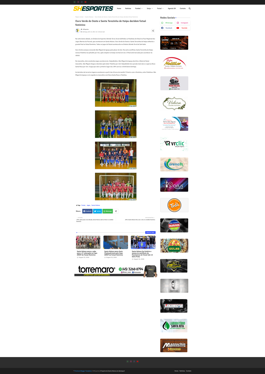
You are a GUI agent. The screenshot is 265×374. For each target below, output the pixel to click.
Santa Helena (89, 17)
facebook (169, 28)
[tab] (119, 8)
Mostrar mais (150, 232)
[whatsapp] (74, 2)
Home (119, 8)
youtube (184, 28)
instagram (184, 23)
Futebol (138, 8)
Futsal (159, 8)
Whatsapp (109, 211)
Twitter (99, 211)
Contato (183, 8)
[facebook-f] (82, 2)
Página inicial (79, 17)
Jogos (88, 205)
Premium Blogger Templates (83, 371)
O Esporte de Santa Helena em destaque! (112, 371)
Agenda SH (172, 8)
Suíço (149, 8)
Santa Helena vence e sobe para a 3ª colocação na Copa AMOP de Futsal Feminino (87, 253)
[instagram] (78, 2)
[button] (190, 9)
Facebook (88, 211)
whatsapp (168, 23)
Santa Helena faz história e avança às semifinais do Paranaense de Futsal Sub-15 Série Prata (142, 254)
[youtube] (85, 2)
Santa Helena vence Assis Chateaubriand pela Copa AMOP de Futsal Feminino (113, 253)
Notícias (128, 8)
